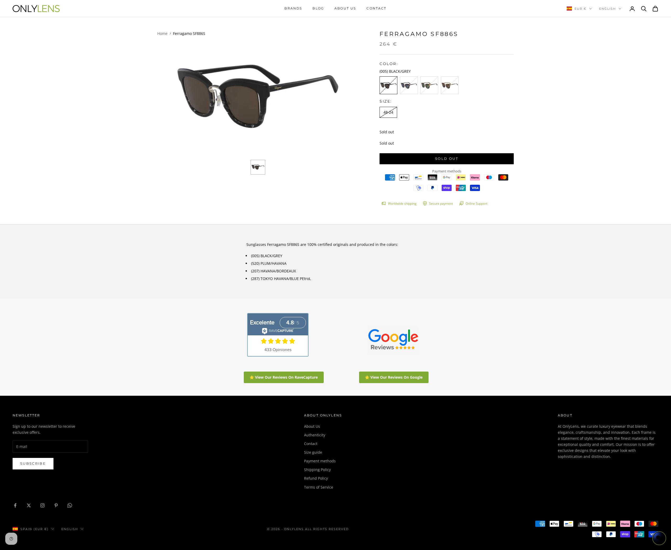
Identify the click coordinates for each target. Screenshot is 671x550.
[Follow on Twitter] (28, 505)
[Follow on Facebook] (15, 505)
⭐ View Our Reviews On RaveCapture (284, 377)
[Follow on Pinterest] (56, 505)
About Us (312, 426)
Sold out (446, 158)
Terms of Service (318, 487)
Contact (376, 8)
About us (345, 8)
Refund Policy (316, 478)
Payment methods (320, 460)
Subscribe (33, 463)
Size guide (313, 452)
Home (162, 33)
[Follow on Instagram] (42, 505)
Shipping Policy (317, 469)
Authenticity (314, 434)
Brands (293, 8)
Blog (318, 8)
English (607, 8)
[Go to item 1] (258, 167)
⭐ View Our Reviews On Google (394, 377)
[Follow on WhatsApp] (69, 505)
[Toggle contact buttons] (659, 538)
